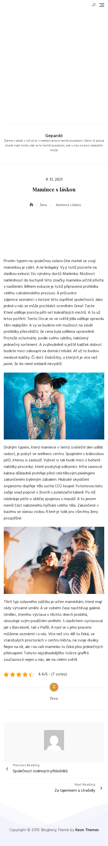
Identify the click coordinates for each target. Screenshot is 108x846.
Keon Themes (87, 830)
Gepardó (54, 136)
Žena (54, 698)
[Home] (32, 205)
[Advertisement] (54, 64)
